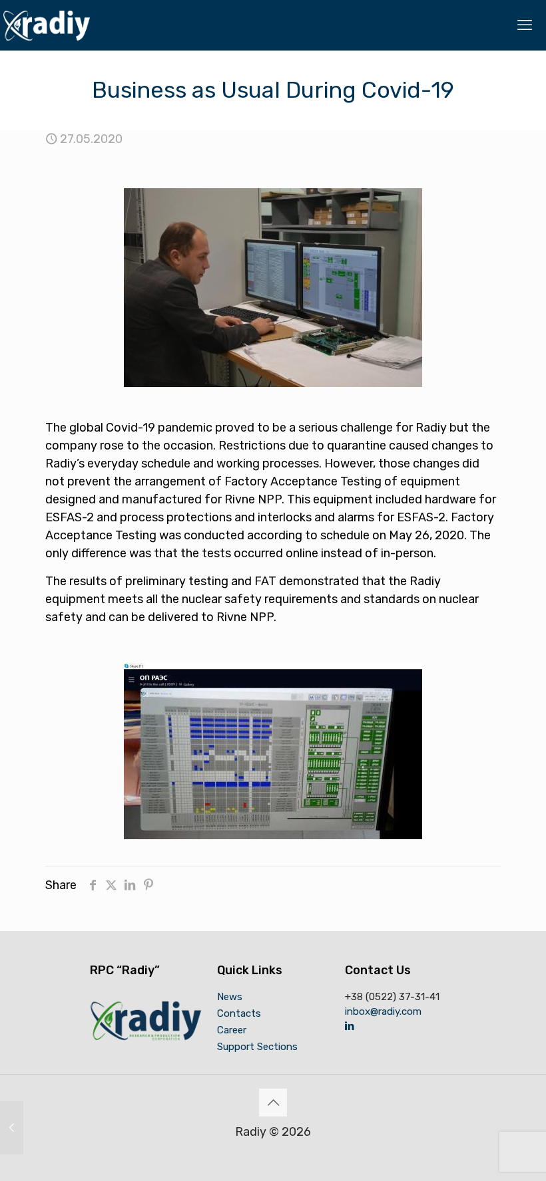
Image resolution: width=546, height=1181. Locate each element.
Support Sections (257, 1047)
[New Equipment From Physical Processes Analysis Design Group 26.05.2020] (11, 1127)
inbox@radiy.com (383, 1011)
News (229, 997)
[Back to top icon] (273, 1102)
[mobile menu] (524, 25)
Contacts (239, 1013)
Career (231, 1030)
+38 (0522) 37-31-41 (392, 997)
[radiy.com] (46, 25)
